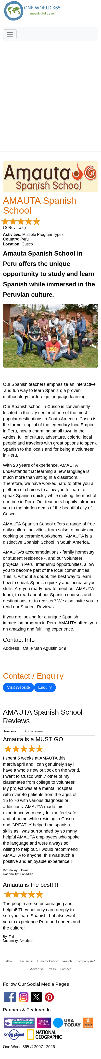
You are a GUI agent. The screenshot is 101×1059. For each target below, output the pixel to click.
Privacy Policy (47, 961)
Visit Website (18, 687)
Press (52, 969)
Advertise (37, 969)
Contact (65, 969)
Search (67, 961)
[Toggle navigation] (10, 34)
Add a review (34, 731)
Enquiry (45, 687)
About (10, 961)
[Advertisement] (50, 94)
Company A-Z (85, 961)
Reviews (10, 731)
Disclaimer (25, 961)
